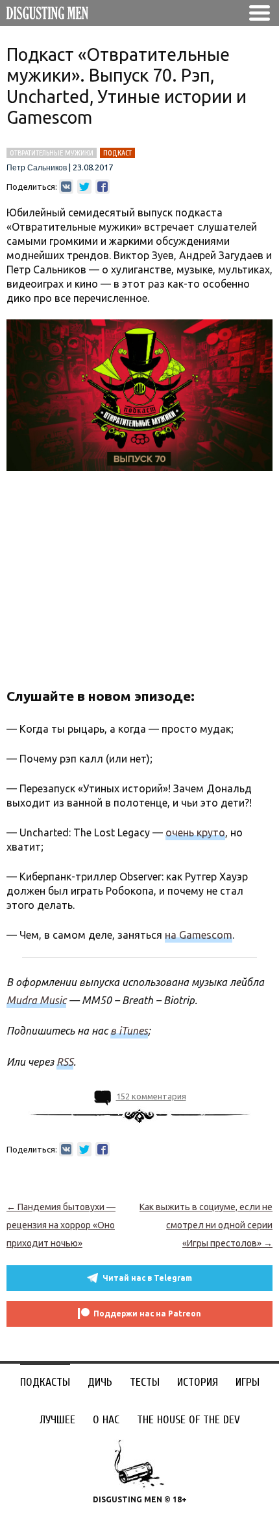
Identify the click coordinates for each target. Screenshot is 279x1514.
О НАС (106, 1420)
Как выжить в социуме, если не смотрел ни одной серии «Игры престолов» (206, 1225)
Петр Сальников (36, 167)
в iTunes (129, 1031)
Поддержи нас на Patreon (147, 1313)
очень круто (195, 832)
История (197, 1382)
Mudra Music (36, 1000)
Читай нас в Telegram (147, 1278)
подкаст (117, 152)
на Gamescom (198, 935)
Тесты (145, 1382)
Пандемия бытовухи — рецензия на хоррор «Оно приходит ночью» (60, 1225)
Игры (248, 1382)
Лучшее (57, 1420)
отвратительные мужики (51, 152)
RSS (64, 1062)
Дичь (100, 1382)
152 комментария (151, 1096)
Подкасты (45, 1382)
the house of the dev (188, 1420)
